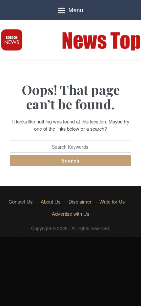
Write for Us (112, 201)
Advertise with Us (71, 213)
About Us (51, 201)
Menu (76, 10)
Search (70, 161)
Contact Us (21, 201)
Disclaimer (80, 201)
